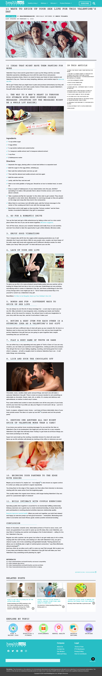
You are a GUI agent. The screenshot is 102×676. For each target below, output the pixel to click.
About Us (60, 646)
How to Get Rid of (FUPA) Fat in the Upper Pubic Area (20, 600)
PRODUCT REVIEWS (73, 634)
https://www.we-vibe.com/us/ (16, 563)
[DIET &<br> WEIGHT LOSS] (13, 628)
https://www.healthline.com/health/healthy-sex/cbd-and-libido (26, 565)
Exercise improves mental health (17, 513)
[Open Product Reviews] (71, 3)
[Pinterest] (17, 651)
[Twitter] (13, 651)
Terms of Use (79, 646)
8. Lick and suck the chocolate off (78, 96)
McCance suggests (47, 222)
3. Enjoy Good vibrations (74, 82)
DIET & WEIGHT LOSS (13, 634)
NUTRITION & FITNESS (28, 634)
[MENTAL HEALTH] (58, 628)
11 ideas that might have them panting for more (80, 70)
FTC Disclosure (79, 649)
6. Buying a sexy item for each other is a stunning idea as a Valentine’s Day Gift (79, 91)
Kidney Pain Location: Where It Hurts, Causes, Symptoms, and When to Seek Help (48, 601)
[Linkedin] (22, 651)
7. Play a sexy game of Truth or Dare (78, 94)
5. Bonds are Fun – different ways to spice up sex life (80, 87)
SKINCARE (89, 634)
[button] (94, 3)
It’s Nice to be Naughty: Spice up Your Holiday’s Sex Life (32, 296)
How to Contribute (80, 654)
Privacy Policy (79, 651)
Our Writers (61, 651)
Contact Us (60, 649)
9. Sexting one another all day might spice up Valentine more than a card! (80, 99)
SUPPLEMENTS (43, 634)
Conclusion (70, 108)
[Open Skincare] (56, 3)
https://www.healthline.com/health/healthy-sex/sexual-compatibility (27, 561)
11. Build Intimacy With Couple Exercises (79, 106)
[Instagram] (26, 651)
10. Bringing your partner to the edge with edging (80, 103)
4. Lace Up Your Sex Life (74, 84)
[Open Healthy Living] (37, 3)
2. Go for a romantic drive (75, 80)
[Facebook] (8, 651)
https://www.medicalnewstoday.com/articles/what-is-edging (25, 567)
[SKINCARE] (88, 628)
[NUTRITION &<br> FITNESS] (28, 628)
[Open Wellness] (47, 3)
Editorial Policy (62, 654)
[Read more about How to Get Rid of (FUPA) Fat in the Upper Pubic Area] (33, 608)
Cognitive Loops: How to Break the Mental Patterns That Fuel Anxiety (81, 600)
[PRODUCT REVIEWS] (73, 628)
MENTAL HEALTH (58, 634)
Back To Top (92, 661)
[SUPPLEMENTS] (43, 628)
